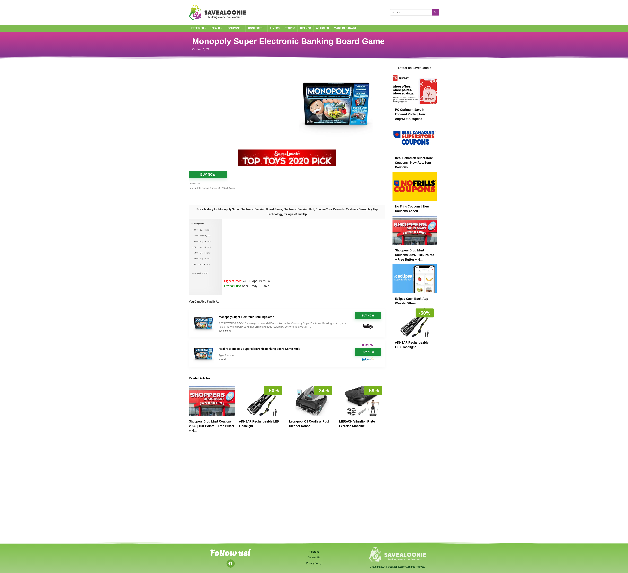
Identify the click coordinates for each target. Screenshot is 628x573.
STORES (290, 28)
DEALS (215, 28)
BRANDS (305, 28)
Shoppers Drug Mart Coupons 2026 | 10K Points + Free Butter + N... (211, 425)
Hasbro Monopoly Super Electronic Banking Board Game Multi (259, 348)
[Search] (435, 12)
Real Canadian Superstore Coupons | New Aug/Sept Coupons (414, 162)
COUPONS (233, 28)
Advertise (314, 551)
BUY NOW (207, 174)
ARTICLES (322, 28)
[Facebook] (231, 563)
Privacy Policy (314, 563)
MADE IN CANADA (345, 28)
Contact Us (314, 557)
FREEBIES (197, 28)
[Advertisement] (230, 90)
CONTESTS (255, 28)
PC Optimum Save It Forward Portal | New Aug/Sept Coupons (410, 114)
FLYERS (274, 28)
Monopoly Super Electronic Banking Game (246, 317)
